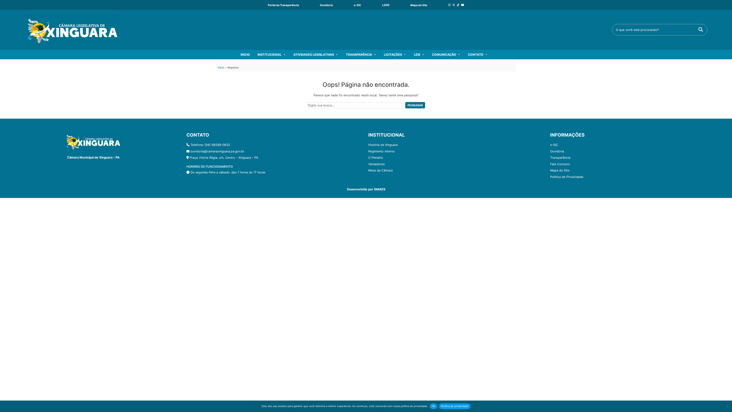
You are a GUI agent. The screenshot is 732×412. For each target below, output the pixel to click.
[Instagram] (449, 5)
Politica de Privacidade (566, 177)
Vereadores (376, 164)
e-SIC (357, 5)
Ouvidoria (326, 5)
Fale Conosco (560, 164)
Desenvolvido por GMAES (366, 189)
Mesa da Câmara (380, 170)
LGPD (385, 5)
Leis (417, 54)
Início (221, 67)
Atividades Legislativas (313, 54)
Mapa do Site (418, 5)
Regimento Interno (381, 151)
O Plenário (375, 157)
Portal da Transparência (283, 5)
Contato (475, 54)
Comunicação (444, 54)
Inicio (245, 54)
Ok (433, 406)
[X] (453, 5)
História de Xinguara (383, 145)
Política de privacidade (455, 406)
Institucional (270, 54)
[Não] (727, 406)
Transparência (359, 54)
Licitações (393, 54)
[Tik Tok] (458, 5)
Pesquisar (415, 105)
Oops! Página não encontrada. (366, 84)
